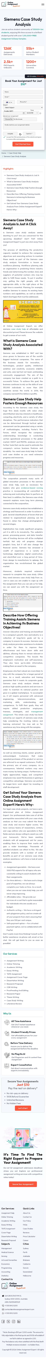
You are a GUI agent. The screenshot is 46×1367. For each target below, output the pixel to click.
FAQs (25, 1225)
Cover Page (6, 1232)
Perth (25, 1252)
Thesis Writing (13, 997)
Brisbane (26, 1260)
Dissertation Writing (15, 980)
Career (25, 1240)
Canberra (26, 1264)
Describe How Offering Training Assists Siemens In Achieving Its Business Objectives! (23, 197)
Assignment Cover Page (17, 977)
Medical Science (7, 1252)
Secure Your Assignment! (22, 1184)
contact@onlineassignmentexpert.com (19, 1309)
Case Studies (28, 1229)
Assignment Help (7, 1213)
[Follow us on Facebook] (3, 1321)
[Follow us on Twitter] (8, 1321)
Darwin (26, 1268)
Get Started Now (23, 144)
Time (32, 110)
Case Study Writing (15, 1000)
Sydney (26, 1248)
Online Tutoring (13, 964)
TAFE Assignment (14, 974)
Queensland (27, 1272)
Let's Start (23, 1108)
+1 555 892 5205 (11, 1305)
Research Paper (13, 994)
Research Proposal (15, 984)
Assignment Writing (15, 960)
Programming (6, 1268)
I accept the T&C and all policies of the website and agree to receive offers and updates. (23, 137)
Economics (5, 1264)
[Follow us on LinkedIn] (19, 1321)
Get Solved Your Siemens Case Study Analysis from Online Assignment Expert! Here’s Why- (24, 206)
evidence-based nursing (32, 488)
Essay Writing (12, 970)
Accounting (5, 1272)
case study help (18, 329)
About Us (26, 1213)
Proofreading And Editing (17, 990)
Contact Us (27, 1217)
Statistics (4, 1276)
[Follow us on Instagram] (13, 1321)
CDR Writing (12, 987)
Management (6, 1248)
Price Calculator (29, 1236)
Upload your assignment (10, 116)
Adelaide (26, 1256)
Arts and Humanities (9, 1260)
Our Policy (27, 1221)
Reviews (26, 1232)
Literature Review (14, 1003)
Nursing (4, 1256)
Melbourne (27, 1276)
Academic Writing (14, 967)
